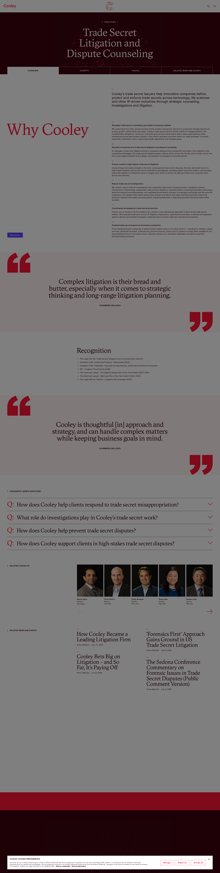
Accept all (198, 862)
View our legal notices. (79, 866)
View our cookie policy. (63, 866)
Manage (167, 862)
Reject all (182, 862)
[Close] (209, 859)
